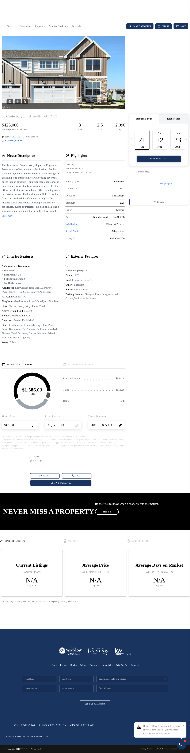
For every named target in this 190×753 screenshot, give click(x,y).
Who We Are (122, 665)
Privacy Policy (146, 749)
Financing (94, 665)
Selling (83, 665)
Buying (73, 665)
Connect (135, 665)
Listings (63, 665)
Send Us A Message (95, 703)
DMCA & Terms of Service (166, 749)
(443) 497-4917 (59, 725)
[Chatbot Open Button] (181, 744)
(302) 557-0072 (27, 725)
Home (54, 665)
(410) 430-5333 (87, 725)
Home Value (107, 665)
